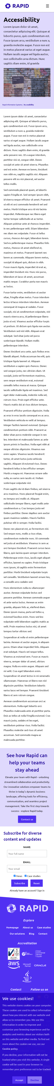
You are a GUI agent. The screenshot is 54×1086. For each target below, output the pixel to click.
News (19, 875)
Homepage (12, 927)
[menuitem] (12, 927)
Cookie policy (10, 1048)
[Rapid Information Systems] (17, 6)
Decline (34, 1080)
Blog (31, 933)
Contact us (27, 819)
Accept (19, 1080)
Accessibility (29, 104)
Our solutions (17, 933)
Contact (42, 933)
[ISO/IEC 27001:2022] (14, 953)
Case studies (33, 875)
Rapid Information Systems (12, 104)
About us (28, 927)
